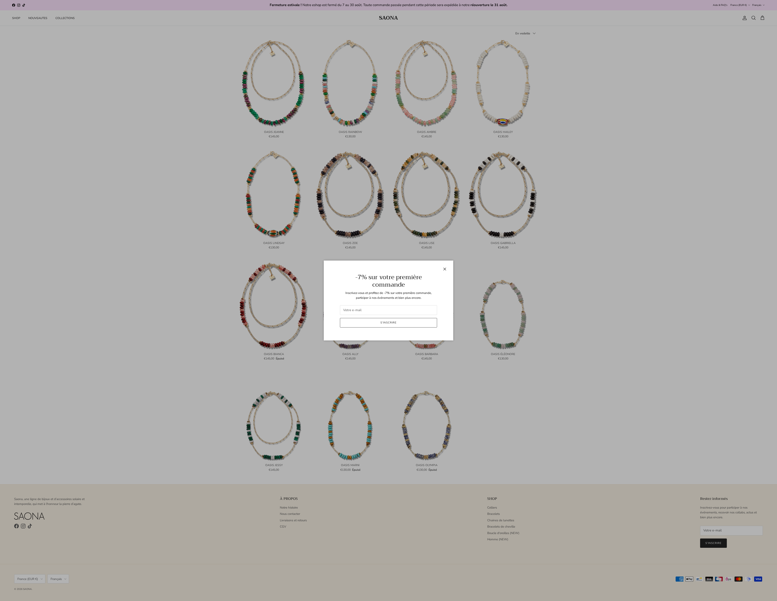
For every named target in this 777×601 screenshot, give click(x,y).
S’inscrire (388, 322)
